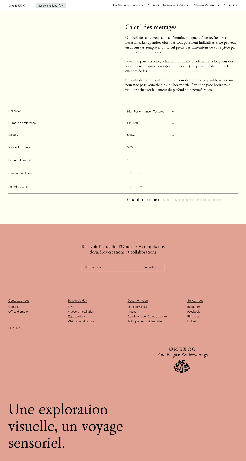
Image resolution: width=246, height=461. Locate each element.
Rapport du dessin (20, 147)
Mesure (13, 135)
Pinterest (193, 316)
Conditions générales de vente (147, 316)
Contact (229, 5)
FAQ (71, 307)
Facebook (193, 312)
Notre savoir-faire (174, 5)
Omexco (17, 6)
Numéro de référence (22, 123)
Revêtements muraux (127, 5)
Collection (15, 111)
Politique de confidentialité (145, 321)
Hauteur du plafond (20, 173)
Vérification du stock (81, 321)
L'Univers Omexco (205, 5)
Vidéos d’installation (81, 312)
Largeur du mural (19, 160)
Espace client (76, 316)
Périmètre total (18, 187)
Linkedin (192, 321)
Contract (153, 5)
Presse (132, 312)
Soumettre (150, 267)
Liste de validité (137, 307)
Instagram (194, 307)
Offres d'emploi (18, 312)
